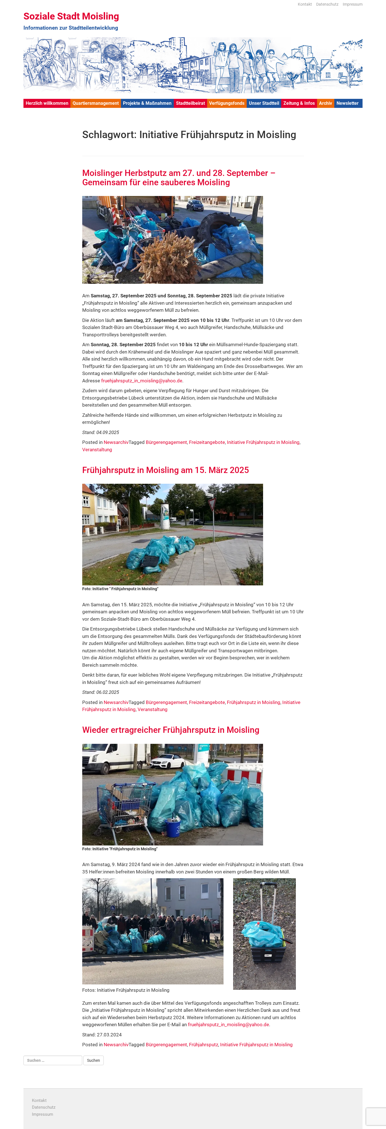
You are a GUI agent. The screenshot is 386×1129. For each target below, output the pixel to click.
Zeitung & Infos (299, 103)
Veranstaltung (97, 449)
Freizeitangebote (207, 442)
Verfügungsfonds (226, 103)
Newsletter (348, 103)
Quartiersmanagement (96, 103)
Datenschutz (327, 4)
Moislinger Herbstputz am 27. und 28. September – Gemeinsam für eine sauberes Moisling (179, 177)
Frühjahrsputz (203, 1044)
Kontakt (305, 4)
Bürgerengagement (166, 442)
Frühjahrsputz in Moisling (253, 702)
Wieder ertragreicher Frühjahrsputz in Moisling (170, 730)
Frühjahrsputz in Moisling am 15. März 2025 (165, 470)
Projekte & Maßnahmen (147, 103)
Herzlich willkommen (47, 103)
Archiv (325, 103)
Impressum (353, 4)
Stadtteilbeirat (190, 103)
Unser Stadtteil (264, 103)
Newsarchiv (116, 442)
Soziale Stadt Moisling (71, 16)
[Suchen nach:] (52, 1060)
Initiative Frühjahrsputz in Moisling (263, 442)
